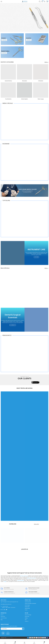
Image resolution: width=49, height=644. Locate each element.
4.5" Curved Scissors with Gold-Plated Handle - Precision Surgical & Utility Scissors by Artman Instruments (36, 177)
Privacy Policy (3, 616)
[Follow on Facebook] (1, 609)
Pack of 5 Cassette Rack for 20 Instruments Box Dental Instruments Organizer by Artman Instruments (36, 302)
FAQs (26, 619)
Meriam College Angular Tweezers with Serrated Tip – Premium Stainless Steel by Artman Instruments (12, 234)
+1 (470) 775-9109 (5, 606)
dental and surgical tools (24, 575)
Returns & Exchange (28, 614)
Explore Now (4, 21)
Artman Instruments (20, 580)
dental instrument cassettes (31, 578)
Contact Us (26, 621)
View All (46, 268)
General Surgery (27, 605)
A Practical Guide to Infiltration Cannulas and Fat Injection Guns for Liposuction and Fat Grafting (11, 544)
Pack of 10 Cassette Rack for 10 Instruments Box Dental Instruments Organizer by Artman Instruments (12, 302)
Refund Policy (27, 616)
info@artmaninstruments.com (6, 604)
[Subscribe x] (23, 629)
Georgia (5, 581)
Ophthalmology (27, 608)
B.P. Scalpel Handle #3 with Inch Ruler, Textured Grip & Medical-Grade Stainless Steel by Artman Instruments (12, 369)
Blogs (1, 619)
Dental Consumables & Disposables (30, 603)
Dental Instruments (28, 601)
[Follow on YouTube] (6, 609)
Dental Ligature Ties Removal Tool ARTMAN (34, 136)
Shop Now (4, 39)
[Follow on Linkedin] (4, 609)
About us (2, 614)
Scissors (26, 609)
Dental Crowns (27, 606)
